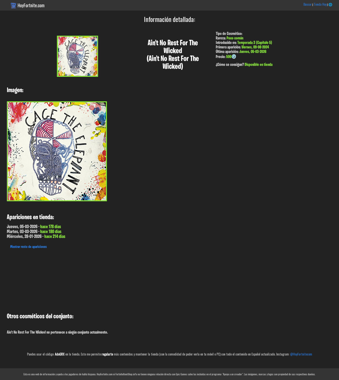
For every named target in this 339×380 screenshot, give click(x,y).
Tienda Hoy (320, 4)
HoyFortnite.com (31, 5)
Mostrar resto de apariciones (28, 247)
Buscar (307, 4)
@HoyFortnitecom (301, 354)
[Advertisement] (117, 279)
